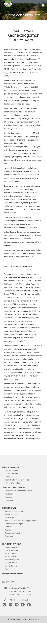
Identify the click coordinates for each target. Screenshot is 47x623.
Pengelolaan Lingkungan (14, 514)
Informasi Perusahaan (13, 483)
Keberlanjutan (9, 508)
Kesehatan (9, 497)
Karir (6, 569)
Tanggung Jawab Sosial (14, 488)
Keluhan (8, 530)
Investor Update (11, 547)
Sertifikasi (8, 527)
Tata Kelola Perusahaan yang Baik (17, 480)
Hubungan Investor (12, 544)
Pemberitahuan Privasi (13, 574)
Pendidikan (9, 494)
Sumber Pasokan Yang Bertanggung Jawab (21, 521)
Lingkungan (9, 500)
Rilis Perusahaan (11, 553)
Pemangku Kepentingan (14, 524)
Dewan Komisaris (11, 474)
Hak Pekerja (9, 517)
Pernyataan (9, 536)
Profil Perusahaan (11, 471)
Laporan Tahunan (11, 563)
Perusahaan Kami (11, 467)
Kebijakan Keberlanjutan (14, 511)
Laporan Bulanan (11, 566)
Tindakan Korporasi (12, 560)
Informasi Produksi (11, 550)
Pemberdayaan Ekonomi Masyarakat (18, 491)
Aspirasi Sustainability (13, 533)
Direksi (7, 477)
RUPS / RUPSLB (10, 557)
